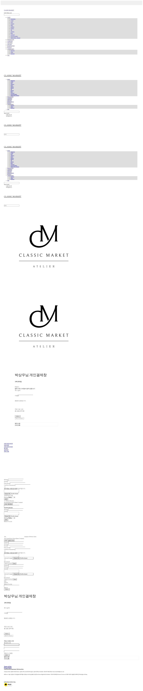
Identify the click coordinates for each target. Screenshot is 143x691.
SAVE (6, 499)
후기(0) (6, 448)
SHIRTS (12, 27)
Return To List (8, 563)
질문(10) (6, 450)
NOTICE (13, 50)
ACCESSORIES (14, 36)
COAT (12, 20)
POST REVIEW (8, 504)
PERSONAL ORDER (15, 38)
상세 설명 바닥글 (8, 446)
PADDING (13, 19)
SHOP (8, 17)
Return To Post (8, 579)
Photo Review (10, 501)
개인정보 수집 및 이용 (10, 488)
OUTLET (13, 35)
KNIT (12, 25)
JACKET (12, 24)
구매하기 (7, 589)
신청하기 (7, 655)
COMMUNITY (10, 49)
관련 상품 (6, 451)
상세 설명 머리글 (8, 443)
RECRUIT (9, 47)
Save (14, 563)
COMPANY (10, 41)
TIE (11, 30)
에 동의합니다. (14, 488)
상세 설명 (6, 445)
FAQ (8, 55)
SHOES (12, 31)
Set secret (7, 561)
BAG (12, 33)
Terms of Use (8, 666)
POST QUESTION (9, 540)
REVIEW (12, 53)
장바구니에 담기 (8, 635)
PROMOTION (10, 39)
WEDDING (9, 42)
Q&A (12, 52)
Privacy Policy (8, 668)
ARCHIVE (9, 44)
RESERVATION (10, 46)
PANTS (12, 28)
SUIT (12, 22)
